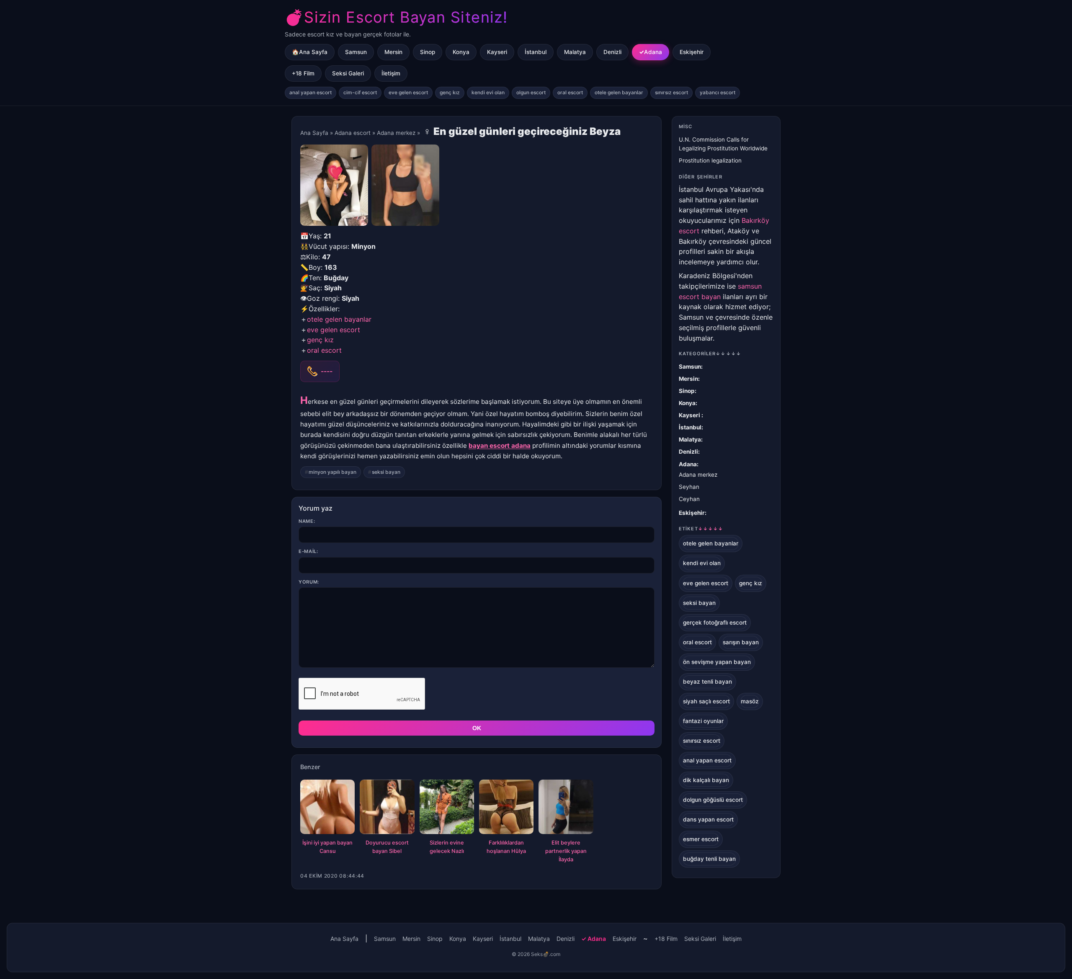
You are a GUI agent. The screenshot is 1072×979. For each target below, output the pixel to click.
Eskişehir (692, 52)
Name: (307, 521)
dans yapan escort (708, 819)
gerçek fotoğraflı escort (715, 622)
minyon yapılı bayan (332, 472)
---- (326, 371)
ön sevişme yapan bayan (717, 662)
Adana (653, 52)
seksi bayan (386, 472)
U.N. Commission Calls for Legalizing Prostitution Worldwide (723, 144)
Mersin (393, 52)
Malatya (575, 52)
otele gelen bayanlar (619, 92)
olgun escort (531, 92)
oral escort (570, 92)
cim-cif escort (360, 92)
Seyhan (689, 486)
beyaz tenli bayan (707, 681)
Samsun (356, 52)
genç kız (450, 92)
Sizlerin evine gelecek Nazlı (447, 847)
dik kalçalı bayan (706, 780)
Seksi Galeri (348, 73)
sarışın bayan (741, 642)
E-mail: (308, 551)
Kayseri (497, 52)
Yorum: (309, 582)
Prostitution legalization (710, 160)
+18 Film (303, 73)
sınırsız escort (671, 92)
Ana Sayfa (314, 132)
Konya (461, 52)
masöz (750, 701)
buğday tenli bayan (709, 858)
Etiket (701, 529)
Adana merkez (396, 132)
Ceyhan (689, 499)
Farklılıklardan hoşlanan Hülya (506, 847)
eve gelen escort (408, 92)
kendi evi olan (488, 92)
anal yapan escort (310, 92)
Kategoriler (710, 353)
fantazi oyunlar (703, 721)
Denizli (612, 52)
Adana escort (353, 132)
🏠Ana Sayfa (309, 52)
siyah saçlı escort (706, 701)
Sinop (427, 52)
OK (476, 728)
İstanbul (535, 52)
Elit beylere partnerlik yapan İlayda (566, 851)
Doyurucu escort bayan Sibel (387, 847)
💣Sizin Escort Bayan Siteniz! (396, 17)
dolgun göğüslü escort (713, 799)
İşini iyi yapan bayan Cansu (327, 847)
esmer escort (701, 839)
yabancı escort (717, 92)
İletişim (390, 73)
